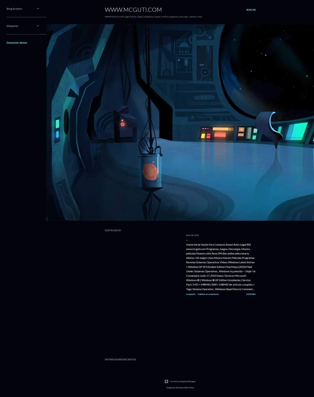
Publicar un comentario (208, 294)
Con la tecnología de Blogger (183, 381)
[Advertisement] (180, 327)
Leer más (251, 294)
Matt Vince (189, 387)
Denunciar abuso (17, 42)
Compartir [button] (191, 294)
